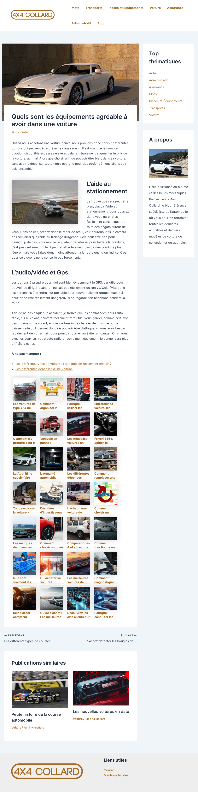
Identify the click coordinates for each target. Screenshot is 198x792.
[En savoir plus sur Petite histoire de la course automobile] (40, 689)
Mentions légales (116, 775)
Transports (94, 8)
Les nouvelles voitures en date (101, 711)
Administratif (81, 23)
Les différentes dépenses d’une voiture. (44, 369)
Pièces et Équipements (126, 8)
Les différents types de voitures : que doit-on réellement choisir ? (63, 364)
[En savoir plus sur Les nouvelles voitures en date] (101, 688)
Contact (110, 770)
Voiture (155, 8)
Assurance (175, 8)
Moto (75, 8)
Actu (101, 23)
